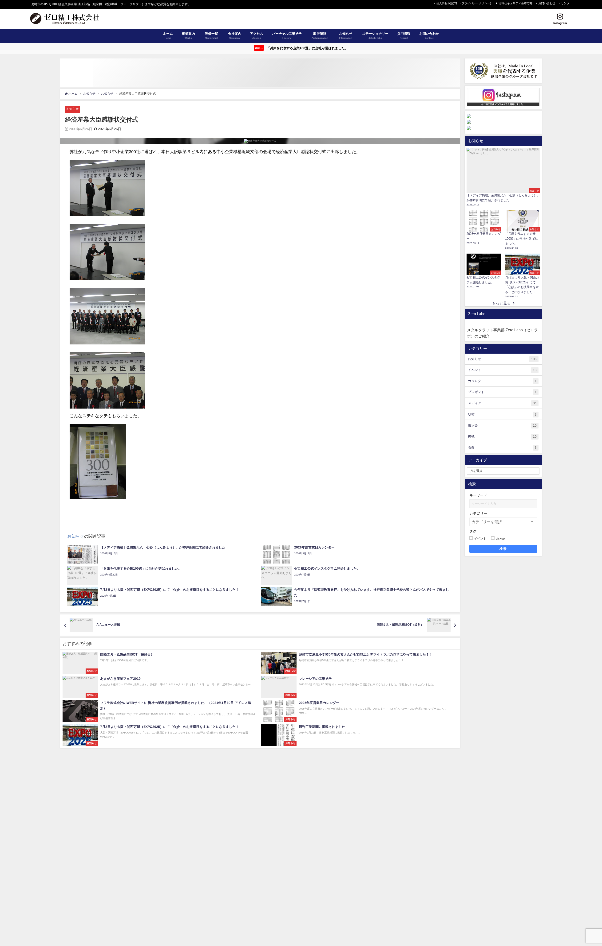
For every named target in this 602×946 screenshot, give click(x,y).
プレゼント (502, 392)
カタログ (502, 381)
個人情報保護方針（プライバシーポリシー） (464, 3)
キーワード (478, 495)
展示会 (502, 425)
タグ (472, 531)
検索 (503, 549)
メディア (502, 403)
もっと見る (501, 303)
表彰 (502, 447)
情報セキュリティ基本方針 (515, 3)
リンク (565, 3)
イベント (502, 370)
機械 (502, 436)
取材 (502, 414)
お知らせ (72, 108)
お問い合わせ (546, 3)
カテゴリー (478, 513)
